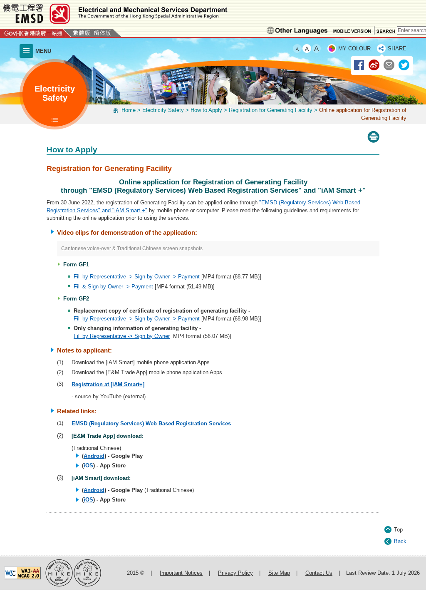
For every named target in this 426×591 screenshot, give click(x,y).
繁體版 (81, 33)
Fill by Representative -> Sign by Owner (122, 336)
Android (94, 456)
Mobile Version (352, 30)
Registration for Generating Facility (270, 110)
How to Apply (206, 110)
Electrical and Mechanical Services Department (114, 13)
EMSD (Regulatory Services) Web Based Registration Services (151, 423)
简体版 (102, 33)
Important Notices (181, 573)
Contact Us (318, 573)
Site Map (279, 573)
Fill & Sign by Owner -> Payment (113, 286)
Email (389, 65)
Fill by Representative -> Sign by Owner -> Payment (137, 276)
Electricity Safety (163, 110)
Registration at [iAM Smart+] (108, 384)
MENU (43, 51)
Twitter (404, 65)
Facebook (359, 65)
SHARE (397, 48)
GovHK (35, 33)
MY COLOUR (354, 48)
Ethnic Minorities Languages (297, 30)
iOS (88, 465)
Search (385, 30)
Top (398, 529)
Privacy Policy (235, 573)
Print (373, 137)
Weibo (374, 65)
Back (400, 541)
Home (128, 110)
